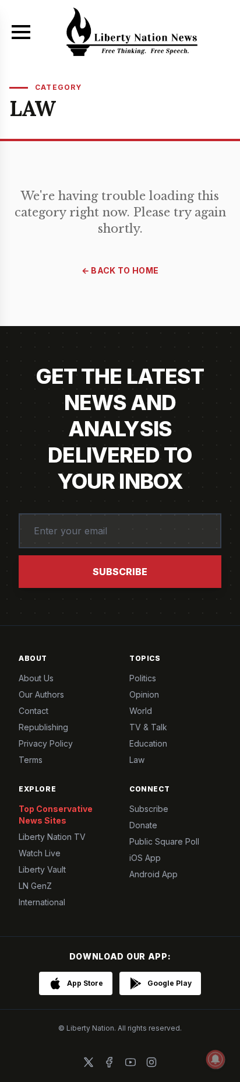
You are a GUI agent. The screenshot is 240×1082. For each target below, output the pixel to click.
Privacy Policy (46, 743)
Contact (33, 711)
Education (148, 743)
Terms (31, 760)
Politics (142, 678)
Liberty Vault (42, 869)
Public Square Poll (164, 841)
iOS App (145, 858)
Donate (143, 825)
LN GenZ (35, 886)
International (42, 902)
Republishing (43, 727)
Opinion (144, 694)
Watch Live (40, 853)
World (140, 711)
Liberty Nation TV (52, 837)
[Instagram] (151, 1062)
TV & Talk (148, 727)
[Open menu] (21, 32)
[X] (88, 1062)
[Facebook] (109, 1062)
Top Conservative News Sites (56, 814)
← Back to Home (120, 270)
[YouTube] (130, 1062)
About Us (36, 678)
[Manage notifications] (215, 1059)
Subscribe (120, 571)
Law (136, 760)
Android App (153, 874)
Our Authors (41, 694)
